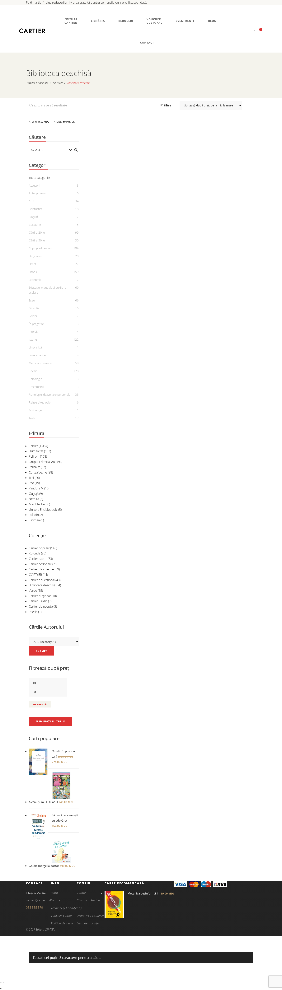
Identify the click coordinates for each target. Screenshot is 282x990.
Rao (31, 483)
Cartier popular (39, 548)
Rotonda (34, 553)
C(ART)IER (35, 574)
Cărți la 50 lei (148, 192)
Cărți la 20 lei (37, 232)
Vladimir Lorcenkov (150, 216)
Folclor (33, 316)
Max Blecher (37, 504)
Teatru (33, 418)
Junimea (34, 520)
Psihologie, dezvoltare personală (49, 394)
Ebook (33, 272)
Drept (32, 264)
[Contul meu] (247, 31)
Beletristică (105, 192)
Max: (65, 121)
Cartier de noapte (41, 606)
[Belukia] (105, 161)
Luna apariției (37, 355)
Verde (33, 590)
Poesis (33, 612)
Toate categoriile (39, 178)
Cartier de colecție (41, 569)
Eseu (32, 300)
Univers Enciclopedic (43, 509)
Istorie (33, 339)
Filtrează (40, 704)
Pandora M (36, 488)
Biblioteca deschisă (42, 585)
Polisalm (34, 467)
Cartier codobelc (40, 564)
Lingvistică (35, 347)
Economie (35, 280)
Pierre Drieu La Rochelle (108, 204)
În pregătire (36, 324)
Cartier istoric (38, 559)
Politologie (35, 379)
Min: (40, 121)
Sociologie (35, 410)
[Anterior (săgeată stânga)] (0, 988)
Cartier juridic (38, 601)
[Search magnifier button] (76, 150)
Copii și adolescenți (41, 248)
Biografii (34, 217)
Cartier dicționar (40, 596)
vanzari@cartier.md (38, 900)
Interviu (34, 332)
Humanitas (36, 451)
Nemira (34, 499)
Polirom (34, 456)
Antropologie (37, 193)
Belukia (106, 198)
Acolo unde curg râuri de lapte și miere (148, 207)
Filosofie (34, 308)
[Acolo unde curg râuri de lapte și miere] (148, 161)
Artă (31, 201)
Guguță (34, 494)
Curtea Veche (38, 472)
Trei (31, 478)
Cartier (33, 446)
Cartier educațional (42, 580)
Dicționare (35, 256)
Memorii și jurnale (40, 363)
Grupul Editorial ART (43, 462)
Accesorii (34, 185)
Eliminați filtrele (50, 721)
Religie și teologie (39, 402)
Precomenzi (36, 387)
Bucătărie (35, 224)
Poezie (33, 371)
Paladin (34, 515)
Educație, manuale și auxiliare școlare (47, 290)
